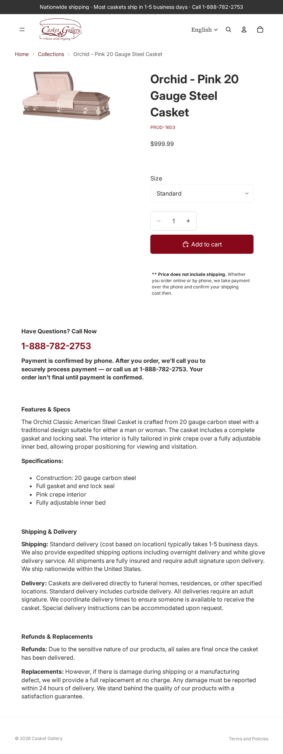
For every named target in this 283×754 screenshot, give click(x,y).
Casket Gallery (47, 738)
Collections (51, 54)
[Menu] (22, 29)
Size (156, 178)
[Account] (244, 29)
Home (22, 54)
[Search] (228, 29)
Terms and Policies (248, 738)
